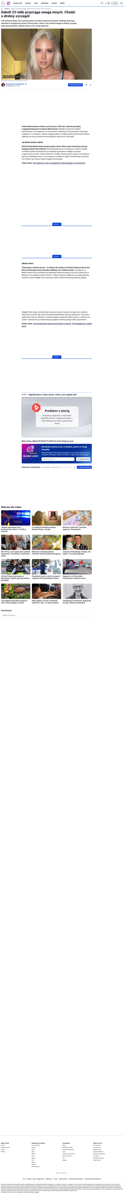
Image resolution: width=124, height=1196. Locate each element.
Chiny (63, 1151)
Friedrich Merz (97, 1160)
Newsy (64, 1145)
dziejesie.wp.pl (68, 441)
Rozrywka (44, 3)
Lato (63, 1158)
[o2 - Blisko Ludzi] (10, 3)
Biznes (62, 3)
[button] (107, 3)
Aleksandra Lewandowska (15, 84)
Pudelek (3, 1151)
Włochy (33, 1153)
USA (33, 1160)
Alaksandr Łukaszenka (99, 1153)
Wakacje (64, 1160)
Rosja (33, 1151)
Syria (33, 1156)
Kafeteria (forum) (5, 1147)
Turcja (33, 1149)
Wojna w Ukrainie (66, 1156)
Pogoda (54, 3)
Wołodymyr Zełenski (98, 1158)
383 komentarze (76, 85)
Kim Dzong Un (97, 1145)
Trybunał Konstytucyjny (68, 1153)
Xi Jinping (96, 1156)
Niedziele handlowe (67, 1147)
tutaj (37, 1192)
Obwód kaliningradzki (68, 1149)
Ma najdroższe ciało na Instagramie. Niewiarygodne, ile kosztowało (59, 163)
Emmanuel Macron (98, 1151)
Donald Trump (97, 1147)
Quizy (36, 3)
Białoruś (34, 1164)
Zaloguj (115, 3)
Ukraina (34, 1147)
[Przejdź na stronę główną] (3, 5)
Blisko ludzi (17, 3)
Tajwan (33, 1158)
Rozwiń (56, 224)
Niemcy (34, 1162)
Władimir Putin (97, 1149)
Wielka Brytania (36, 1166)
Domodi (3, 1145)
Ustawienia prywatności (92, 1179)
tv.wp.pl (3, 1149)
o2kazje (28, 3)
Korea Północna (36, 1145)
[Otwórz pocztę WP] (101, 3)
